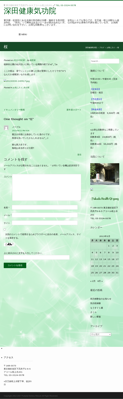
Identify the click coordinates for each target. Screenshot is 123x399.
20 (100, 266)
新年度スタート (74, 109)
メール (8, 215)
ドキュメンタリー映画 (14, 109)
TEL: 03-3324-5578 (66, 5)
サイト (7, 223)
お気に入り (17, 87)
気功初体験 (95, 303)
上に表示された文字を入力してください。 (24, 253)
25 (92, 272)
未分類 (26, 87)
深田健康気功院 (30, 10)
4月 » (100, 281)
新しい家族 (95, 316)
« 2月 (93, 281)
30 (113, 272)
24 (117, 266)
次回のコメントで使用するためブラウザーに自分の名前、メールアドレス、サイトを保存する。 (43, 236)
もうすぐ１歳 (96, 307)
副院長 (33, 60)
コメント (8, 176)
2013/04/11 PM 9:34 (20, 131)
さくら (93, 312)
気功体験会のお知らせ (100, 298)
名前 (6, 207)
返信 (79, 154)
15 (109, 259)
